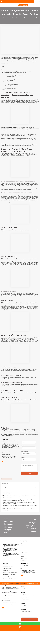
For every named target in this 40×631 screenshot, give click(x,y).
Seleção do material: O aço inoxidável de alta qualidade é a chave (16, 73)
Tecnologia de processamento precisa (12, 84)
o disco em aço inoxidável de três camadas (14, 258)
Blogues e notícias (24, 558)
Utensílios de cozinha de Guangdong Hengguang (17, 583)
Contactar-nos (23, 560)
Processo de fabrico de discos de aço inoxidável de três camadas (15, 72)
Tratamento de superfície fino (11, 77)
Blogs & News (8, 478)
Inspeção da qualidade (10, 80)
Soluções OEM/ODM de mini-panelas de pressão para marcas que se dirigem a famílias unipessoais (20, 506)
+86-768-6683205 (6, 451)
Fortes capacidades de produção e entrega (13, 85)
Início (22, 543)
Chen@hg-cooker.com (7, 454)
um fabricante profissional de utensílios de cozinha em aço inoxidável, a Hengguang (20, 337)
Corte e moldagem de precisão (11, 76)
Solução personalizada (24, 552)
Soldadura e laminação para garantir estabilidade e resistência (16, 75)
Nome (22, 440)
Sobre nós (22, 556)
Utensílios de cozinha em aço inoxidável (9, 574)
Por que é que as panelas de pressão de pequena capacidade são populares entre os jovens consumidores (19, 496)
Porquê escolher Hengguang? (9, 81)
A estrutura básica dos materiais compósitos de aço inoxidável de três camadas (17, 71)
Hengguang (32, 302)
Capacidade (23, 554)
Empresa (23, 445)
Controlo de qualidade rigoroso (11, 88)
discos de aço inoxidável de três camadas (13, 58)
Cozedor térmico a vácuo (7, 570)
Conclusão (6, 89)
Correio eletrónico (24, 451)
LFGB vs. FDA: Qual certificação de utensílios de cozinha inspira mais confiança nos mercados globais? (19, 509)
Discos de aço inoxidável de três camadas (9, 153)
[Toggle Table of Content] (2, 69)
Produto (22, 545)
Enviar (29, 473)
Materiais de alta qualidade (11, 83)
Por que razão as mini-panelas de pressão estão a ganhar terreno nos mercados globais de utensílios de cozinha (19, 503)
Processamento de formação (11, 79)
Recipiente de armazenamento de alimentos (10, 572)
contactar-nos (8, 435)
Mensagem (23, 463)
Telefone (23, 457)
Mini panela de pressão (24, 547)
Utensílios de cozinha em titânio (8, 566)
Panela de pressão (6, 576)
